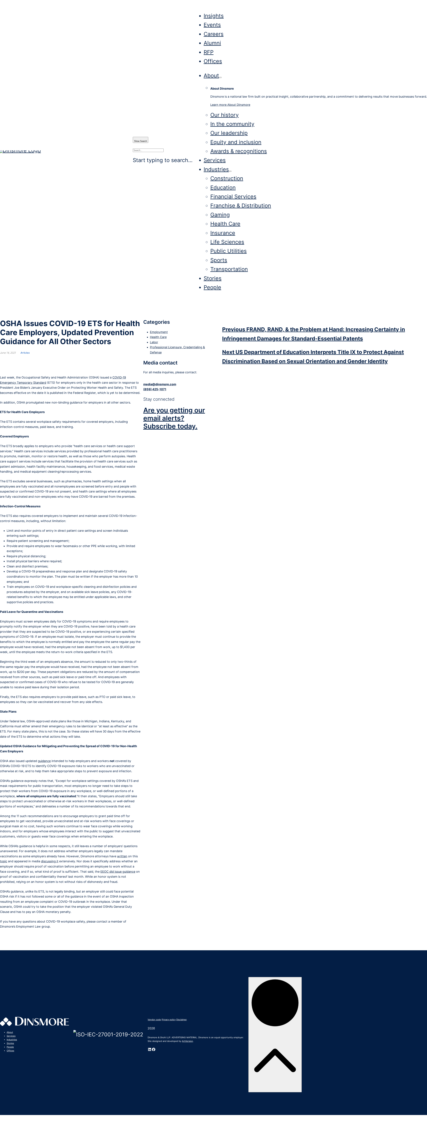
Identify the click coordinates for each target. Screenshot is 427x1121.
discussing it (49, 861)
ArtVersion (187, 1041)
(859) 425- (151, 389)
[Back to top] (275, 1034)
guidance (44, 761)
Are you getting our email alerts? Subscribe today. (174, 418)
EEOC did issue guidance (117, 871)
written (122, 856)
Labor (154, 342)
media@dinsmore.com (159, 384)
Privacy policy (169, 1019)
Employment (159, 332)
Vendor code (154, 1019)
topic (3, 861)
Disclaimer (181, 1019)
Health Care (158, 337)
